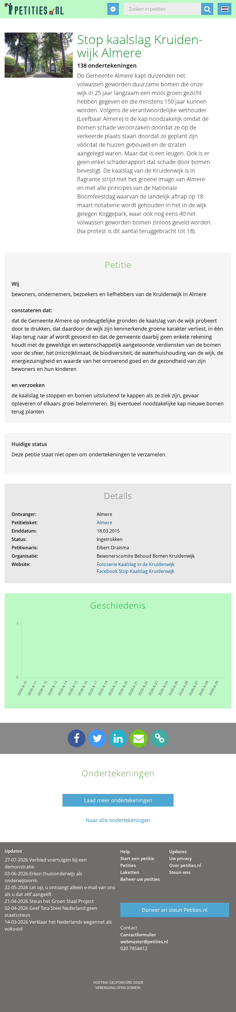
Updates (177, 851)
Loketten (129, 872)
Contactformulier (138, 934)
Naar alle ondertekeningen (118, 820)
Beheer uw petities (140, 879)
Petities (128, 865)
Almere (104, 522)
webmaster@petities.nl (144, 941)
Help (125, 851)
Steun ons (179, 872)
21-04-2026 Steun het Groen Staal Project (49, 901)
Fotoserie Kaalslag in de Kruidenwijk (135, 564)
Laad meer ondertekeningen (118, 800)
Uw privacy (180, 858)
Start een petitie (137, 858)
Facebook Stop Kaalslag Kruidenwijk (135, 571)
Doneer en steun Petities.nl (175, 909)
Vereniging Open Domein (118, 987)
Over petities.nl (185, 865)
